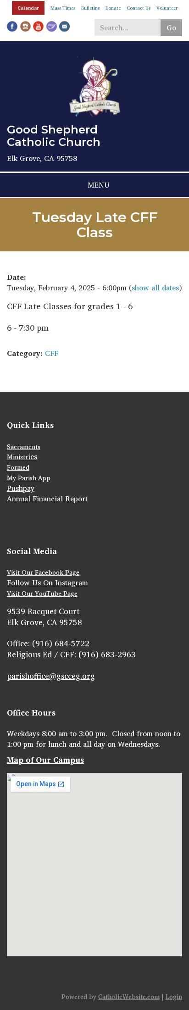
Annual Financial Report (47, 499)
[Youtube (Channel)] (38, 26)
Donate (113, 7)
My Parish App (28, 477)
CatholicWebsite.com (129, 996)
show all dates (155, 288)
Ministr (17, 456)
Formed (18, 467)
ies (32, 456)
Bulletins (90, 7)
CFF (51, 353)
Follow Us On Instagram (47, 582)
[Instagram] (25, 26)
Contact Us (138, 7)
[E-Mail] (64, 26)
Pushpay (20, 488)
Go (171, 27)
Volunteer (167, 7)
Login (174, 996)
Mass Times (62, 7)
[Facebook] (12, 26)
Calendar (28, 7)
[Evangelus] (51, 26)
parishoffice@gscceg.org (51, 676)
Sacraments (23, 446)
